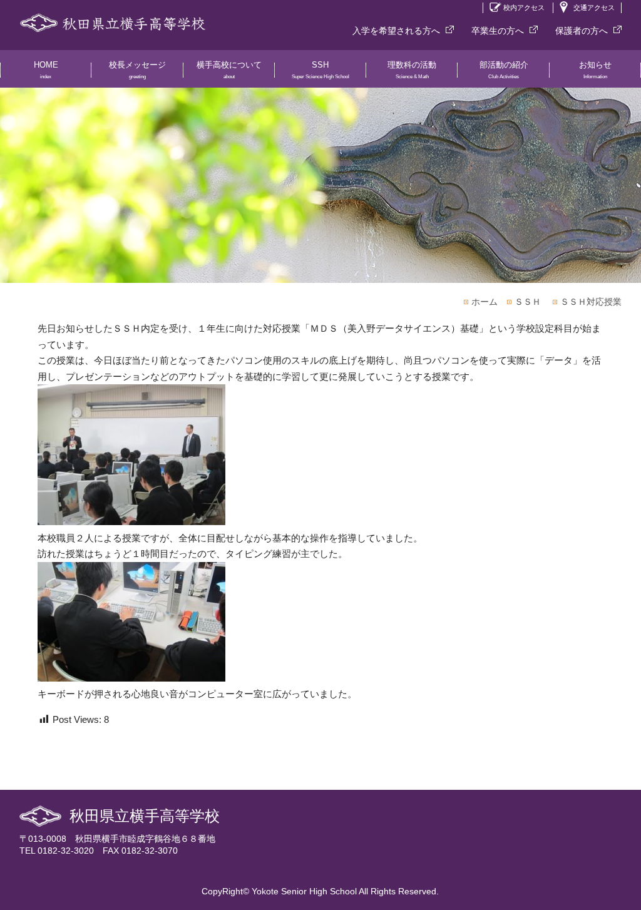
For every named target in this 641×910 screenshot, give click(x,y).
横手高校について (229, 69)
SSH (320, 69)
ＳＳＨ (528, 302)
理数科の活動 (411, 69)
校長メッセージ (137, 69)
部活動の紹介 (503, 69)
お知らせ (595, 69)
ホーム (484, 302)
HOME (46, 69)
